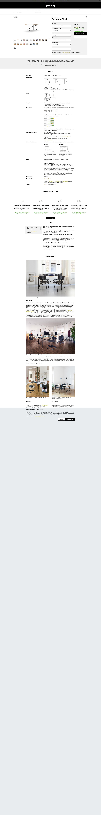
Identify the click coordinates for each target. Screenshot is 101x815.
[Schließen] (99, 1)
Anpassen (61, 419)
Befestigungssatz (66, 136)
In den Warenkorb (80, 33)
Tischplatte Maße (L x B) (56, 28)
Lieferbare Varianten (80, 37)
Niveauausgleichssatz (48, 139)
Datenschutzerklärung (39, 416)
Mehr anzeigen (50, 218)
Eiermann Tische (47, 178)
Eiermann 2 (57, 181)
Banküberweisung (66, 52)
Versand (76, 27)
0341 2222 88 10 (34, 231)
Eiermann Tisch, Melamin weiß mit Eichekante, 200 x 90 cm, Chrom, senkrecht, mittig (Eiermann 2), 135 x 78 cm (22, 207)
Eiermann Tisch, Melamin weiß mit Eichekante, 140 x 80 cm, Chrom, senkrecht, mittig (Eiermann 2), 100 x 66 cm (79, 207)
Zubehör (45, 184)
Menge (53, 47)
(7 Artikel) (36, 12)
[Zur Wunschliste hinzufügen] (86, 17)
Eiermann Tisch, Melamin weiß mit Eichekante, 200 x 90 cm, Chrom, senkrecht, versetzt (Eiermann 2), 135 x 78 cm (41, 207)
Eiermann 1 (51, 181)
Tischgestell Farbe (55, 33)
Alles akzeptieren (69, 419)
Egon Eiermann (45, 405)
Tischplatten (65, 181)
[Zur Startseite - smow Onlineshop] (50, 6)
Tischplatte (54, 23)
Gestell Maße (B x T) (55, 42)
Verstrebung (54, 37)
